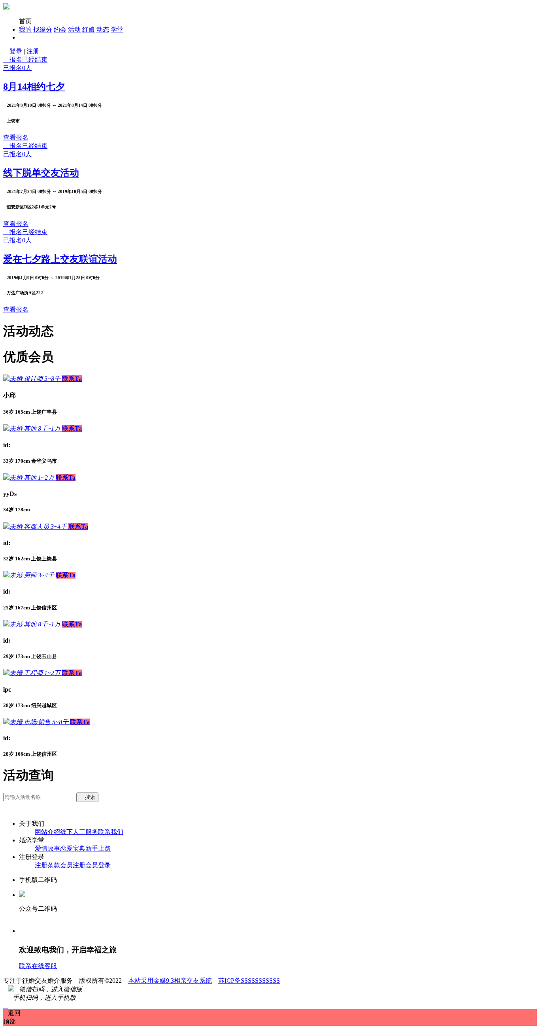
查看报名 (15, 137)
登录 (12, 51)
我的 (25, 29)
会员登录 (98, 865)
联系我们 (110, 831)
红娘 (88, 29)
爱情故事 (47, 848)
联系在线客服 (38, 966)
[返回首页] (6, 7)
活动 (74, 29)
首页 (25, 21)
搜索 (87, 797)
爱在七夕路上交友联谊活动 (60, 259)
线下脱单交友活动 (41, 173)
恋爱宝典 (72, 848)
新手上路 (98, 848)
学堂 (117, 29)
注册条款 (47, 865)
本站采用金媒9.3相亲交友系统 (170, 980)
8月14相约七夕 (34, 86)
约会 (60, 29)
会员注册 (72, 865)
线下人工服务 (79, 831)
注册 (32, 51)
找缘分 (42, 29)
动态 (102, 29)
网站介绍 (47, 831)
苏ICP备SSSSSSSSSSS (249, 980)
